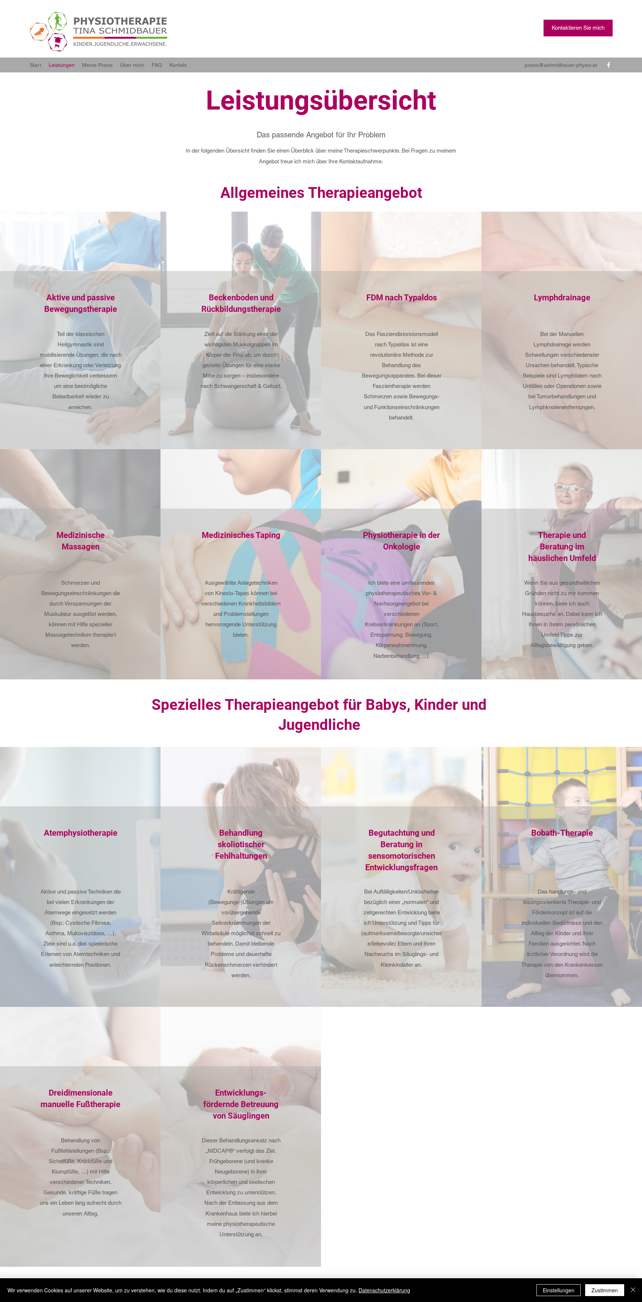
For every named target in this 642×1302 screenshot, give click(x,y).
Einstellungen (558, 1290)
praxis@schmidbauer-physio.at (561, 65)
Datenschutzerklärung (384, 1290)
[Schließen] (633, 1290)
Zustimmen (604, 1290)
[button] (578, 28)
